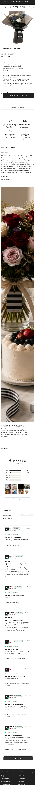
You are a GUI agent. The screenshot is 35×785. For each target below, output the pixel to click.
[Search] (5, 7)
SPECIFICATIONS (6, 176)
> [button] (18, 758)
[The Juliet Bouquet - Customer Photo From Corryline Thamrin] (21, 491)
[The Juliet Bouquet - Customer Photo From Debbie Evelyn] (21, 486)
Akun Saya (21, 776)
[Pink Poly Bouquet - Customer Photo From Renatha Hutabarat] (8, 491)
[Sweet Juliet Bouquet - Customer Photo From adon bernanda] (27, 486)
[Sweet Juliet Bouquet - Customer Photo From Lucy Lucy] (14, 486)
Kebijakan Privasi (6, 781)
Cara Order (21, 781)
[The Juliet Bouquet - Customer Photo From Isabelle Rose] (8, 486)
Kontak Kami (21, 779)
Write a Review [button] (18, 499)
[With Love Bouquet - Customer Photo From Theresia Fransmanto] (27, 491)
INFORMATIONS (6, 180)
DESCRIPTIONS (5, 153)
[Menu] (2, 7)
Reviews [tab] (5, 510)
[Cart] (33, 7)
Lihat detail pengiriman (8, 71)
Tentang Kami (5, 779)
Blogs (3, 776)
